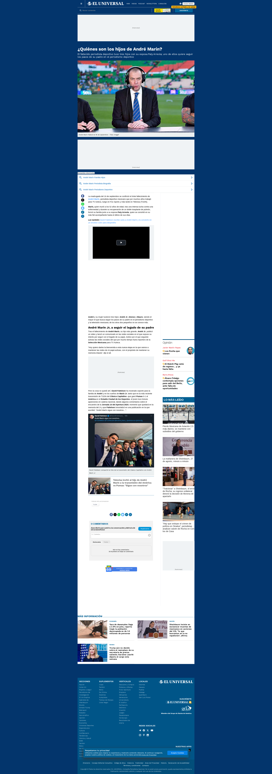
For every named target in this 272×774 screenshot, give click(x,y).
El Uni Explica (84, 697)
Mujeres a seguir (85, 690)
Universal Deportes (86, 725)
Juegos (121, 713)
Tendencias (83, 736)
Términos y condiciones (131, 765)
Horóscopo (123, 718)
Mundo (81, 705)
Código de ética (119, 763)
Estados (82, 713)
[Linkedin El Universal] (148, 735)
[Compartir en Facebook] (82, 196)
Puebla (141, 690)
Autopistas (103, 697)
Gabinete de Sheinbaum (84, 701)
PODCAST (141, 3)
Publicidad (139, 763)
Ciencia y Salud (85, 738)
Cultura (82, 730)
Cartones (82, 720)
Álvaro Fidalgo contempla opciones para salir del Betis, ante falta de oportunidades (173, 383)
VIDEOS (134, 3)
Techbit (82, 743)
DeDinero (122, 707)
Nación (81, 684)
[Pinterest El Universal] (144, 735)
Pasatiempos (124, 715)
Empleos (122, 692)
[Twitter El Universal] (148, 730)
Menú (81, 746)
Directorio (86, 763)
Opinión (167, 342)
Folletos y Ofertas (126, 687)
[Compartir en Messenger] (82, 208)
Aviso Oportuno (125, 690)
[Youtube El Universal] (151, 730)
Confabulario (84, 733)
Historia (163, 763)
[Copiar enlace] (82, 212)
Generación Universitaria (124, 699)
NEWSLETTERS (152, 3)
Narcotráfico (84, 715)
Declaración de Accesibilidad (178, 763)
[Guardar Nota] (82, 216)
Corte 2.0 (82, 687)
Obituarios (123, 695)
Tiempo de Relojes (106, 700)
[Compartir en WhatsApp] (82, 204)
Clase (101, 684)
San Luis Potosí (145, 697)
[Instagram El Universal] (140, 735)
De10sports (123, 705)
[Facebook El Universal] (144, 730)
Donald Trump (84, 707)
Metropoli (82, 710)
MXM (128, 3)
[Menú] (81, 3)
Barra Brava (168, 375)
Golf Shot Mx (169, 360)
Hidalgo (142, 692)
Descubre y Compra (126, 684)
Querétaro (143, 695)
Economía (83, 723)
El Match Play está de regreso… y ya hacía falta (173, 366)
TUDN (95, 504)
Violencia (130, 763)
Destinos (102, 695)
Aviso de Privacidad (152, 763)
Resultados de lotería (124, 722)
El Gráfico (123, 702)
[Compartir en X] (82, 200)
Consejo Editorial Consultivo (102, 763)
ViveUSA (122, 710)
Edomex (142, 684)
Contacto (145, 765)
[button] (184, 10)
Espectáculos (84, 728)
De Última (103, 692)
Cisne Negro (103, 702)
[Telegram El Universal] (140, 730)
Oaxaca (142, 687)
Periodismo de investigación (84, 693)
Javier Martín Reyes (172, 347)
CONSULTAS (162, 3)
